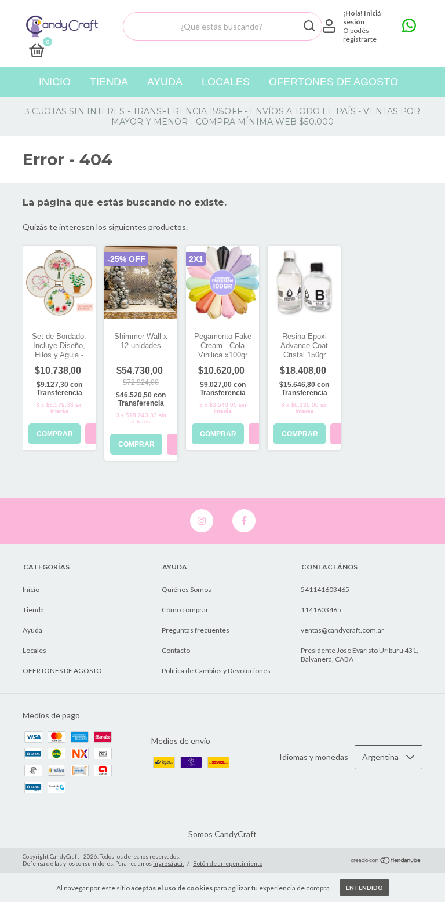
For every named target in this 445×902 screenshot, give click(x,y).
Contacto (176, 650)
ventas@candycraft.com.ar (342, 630)
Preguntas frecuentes (195, 630)
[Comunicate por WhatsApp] (409, 28)
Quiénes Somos (186, 589)
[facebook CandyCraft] (244, 520)
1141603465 (321, 609)
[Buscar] (308, 26)
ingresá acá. (168, 863)
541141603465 (325, 589)
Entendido (364, 887)
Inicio (55, 81)
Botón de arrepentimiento (227, 863)
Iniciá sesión (362, 17)
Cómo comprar (185, 609)
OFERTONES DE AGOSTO (333, 81)
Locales (226, 81)
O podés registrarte (360, 34)
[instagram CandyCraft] (201, 520)
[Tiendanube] (386, 861)
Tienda (109, 81)
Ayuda (165, 81)
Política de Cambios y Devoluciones (216, 670)
